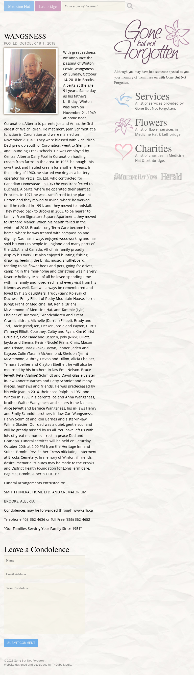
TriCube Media (61, 664)
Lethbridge (48, 6)
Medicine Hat (19, 6)
